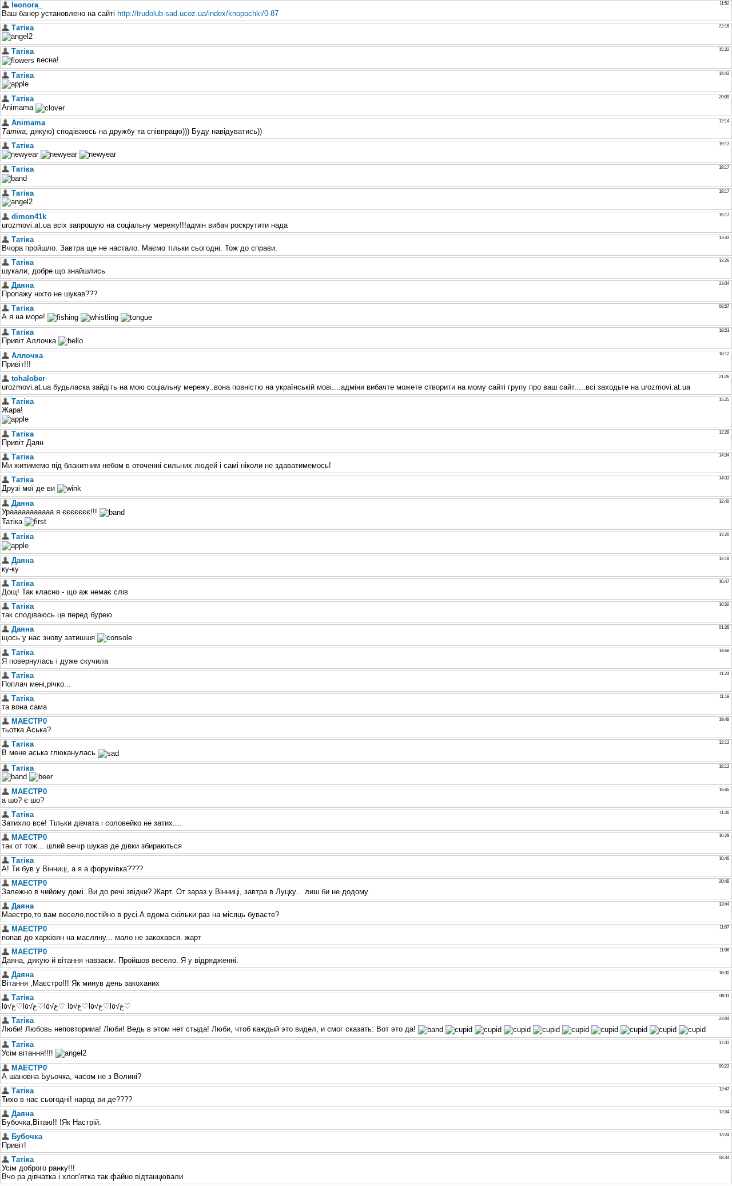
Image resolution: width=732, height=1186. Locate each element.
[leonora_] (5, 5)
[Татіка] (5, 27)
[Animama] (5, 122)
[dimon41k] (5, 216)
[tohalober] (5, 378)
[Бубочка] (5, 1136)
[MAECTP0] (5, 721)
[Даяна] (5, 285)
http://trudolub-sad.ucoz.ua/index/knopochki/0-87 (198, 13)
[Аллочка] (5, 355)
